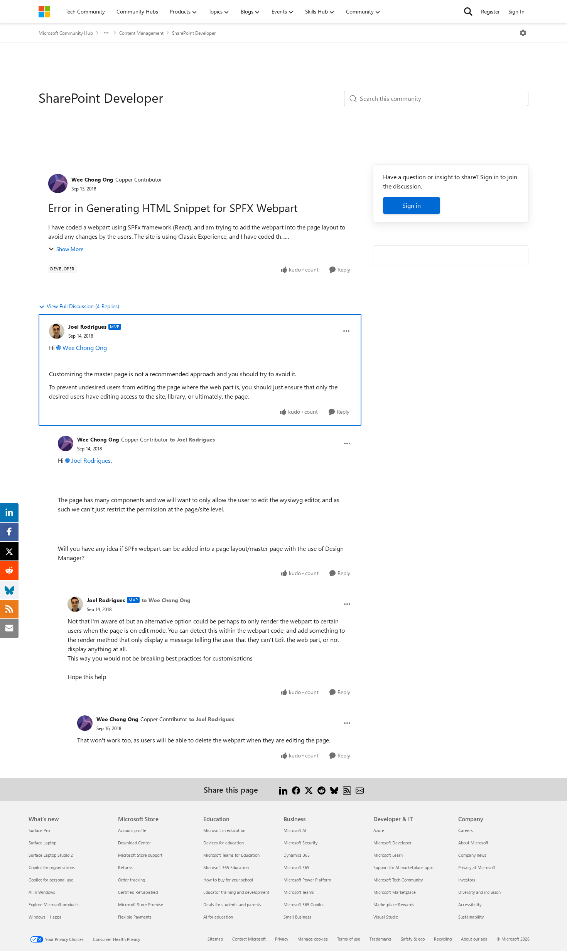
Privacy (281, 939)
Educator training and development (236, 892)
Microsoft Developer (392, 843)
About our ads (474, 939)
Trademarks (381, 939)
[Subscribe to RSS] (347, 789)
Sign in (411, 205)
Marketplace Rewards (393, 904)
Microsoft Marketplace (394, 892)
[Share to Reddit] (321, 789)
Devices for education (223, 843)
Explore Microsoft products (54, 904)
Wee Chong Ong (92, 179)
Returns (125, 867)
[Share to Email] (360, 789)
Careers (465, 830)
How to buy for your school (228, 880)
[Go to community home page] (44, 11)
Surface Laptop (42, 843)
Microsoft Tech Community (398, 880)
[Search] (468, 11)
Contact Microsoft (249, 939)
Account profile (132, 830)
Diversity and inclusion (479, 892)
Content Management (141, 33)
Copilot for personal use (51, 880)
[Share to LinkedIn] (283, 789)
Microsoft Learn (388, 855)
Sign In (516, 11)
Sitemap (215, 939)
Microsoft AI (295, 830)
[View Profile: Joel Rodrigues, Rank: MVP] (56, 331)
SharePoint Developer (194, 33)
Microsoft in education (224, 830)
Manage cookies (312, 939)
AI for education (218, 917)
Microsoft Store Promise (140, 904)
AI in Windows (42, 892)
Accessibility (469, 904)
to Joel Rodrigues (192, 439)
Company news (472, 855)
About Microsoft (473, 843)
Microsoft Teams (299, 892)
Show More (69, 249)
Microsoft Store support (140, 855)
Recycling (443, 939)
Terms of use (348, 939)
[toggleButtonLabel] (523, 32)
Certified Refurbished (138, 892)
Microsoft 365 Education (226, 867)
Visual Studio (385, 917)
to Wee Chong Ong (166, 600)
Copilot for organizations (52, 867)
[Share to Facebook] (296, 789)
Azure (378, 830)
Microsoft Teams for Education (231, 855)
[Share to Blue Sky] (334, 789)
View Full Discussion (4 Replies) (83, 306)
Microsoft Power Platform (307, 880)
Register (490, 11)
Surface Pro (39, 830)
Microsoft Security (300, 843)
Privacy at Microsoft (476, 867)
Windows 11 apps (45, 917)
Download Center (134, 843)
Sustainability (471, 917)
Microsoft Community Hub (66, 33)
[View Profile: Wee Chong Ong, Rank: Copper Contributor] (58, 183)
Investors (466, 880)
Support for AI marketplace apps (403, 867)
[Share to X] (309, 789)
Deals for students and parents (232, 904)
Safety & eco (413, 939)
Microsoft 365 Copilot (304, 904)
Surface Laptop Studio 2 (51, 855)
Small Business (297, 917)
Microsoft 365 (296, 867)
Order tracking (131, 880)
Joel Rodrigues (87, 326)
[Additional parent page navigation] (106, 32)
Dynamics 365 (297, 855)
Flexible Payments (135, 917)
